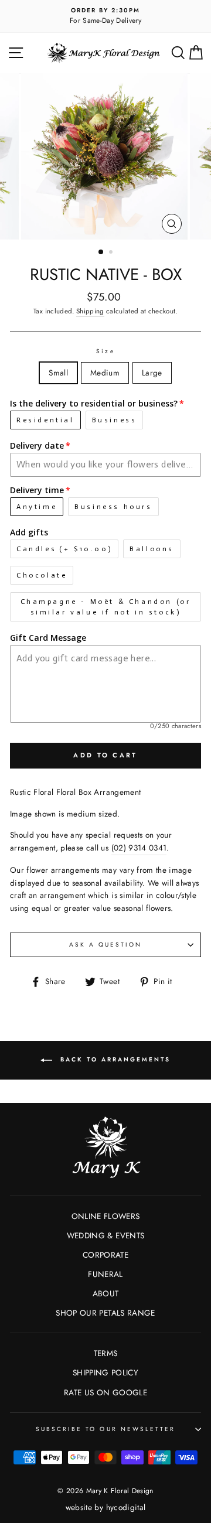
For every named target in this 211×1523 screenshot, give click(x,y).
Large (152, 372)
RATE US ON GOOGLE (105, 1392)
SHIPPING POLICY (105, 1372)
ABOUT (106, 1293)
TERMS (106, 1353)
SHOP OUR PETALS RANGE (105, 1313)
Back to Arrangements (114, 1059)
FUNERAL (105, 1274)
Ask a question (105, 944)
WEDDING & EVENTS (105, 1235)
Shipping (90, 311)
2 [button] (112, 253)
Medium (105, 372)
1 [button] (101, 252)
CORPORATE (105, 1255)
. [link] (140, 847)
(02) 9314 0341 (139, 847)
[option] (105, 16)
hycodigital (126, 1507)
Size (105, 351)
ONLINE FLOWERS (106, 1216)
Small (58, 372)
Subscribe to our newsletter (106, 1429)
